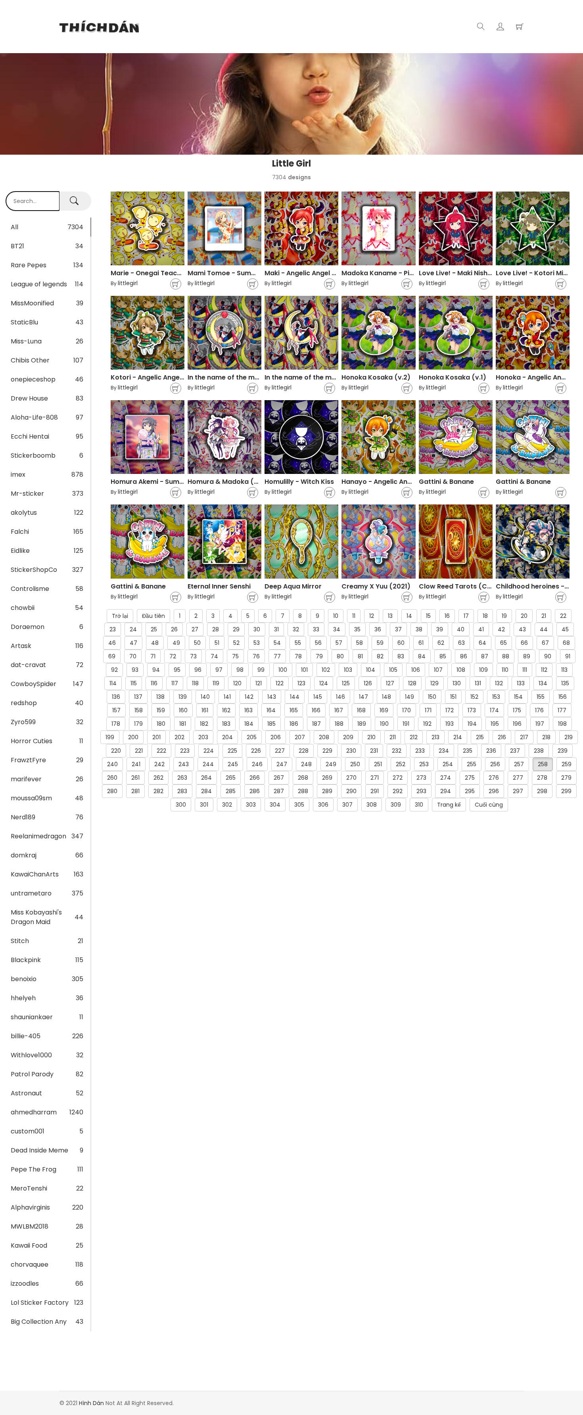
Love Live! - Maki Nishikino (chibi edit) (480, 273)
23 (112, 629)
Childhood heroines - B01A (538, 586)
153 (496, 697)
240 (112, 764)
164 (271, 710)
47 (133, 643)
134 (543, 683)
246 (257, 764)
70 (132, 656)
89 (526, 656)
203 (203, 737)
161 (204, 710)
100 (282, 670)
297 (518, 791)
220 (116, 751)
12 (371, 616)
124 (323, 683)
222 (161, 751)
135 (565, 683)
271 (374, 778)
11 (353, 616)
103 (348, 670)
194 (472, 724)
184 (248, 724)
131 (478, 683)
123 (301, 683)
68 (566, 643)
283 (182, 791)
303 (251, 805)
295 (470, 791)
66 (524, 643)
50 (197, 643)
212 (414, 737)
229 (327, 751)
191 (406, 724)
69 (111, 656)
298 (542, 791)
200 (133, 737)
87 (484, 656)
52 (236, 643)
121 (258, 683)
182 (204, 724)
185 (271, 724)
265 (231, 778)
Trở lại (120, 616)
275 (470, 778)
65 (503, 643)
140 (205, 697)
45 (565, 629)
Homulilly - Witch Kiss (299, 481)
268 (303, 778)
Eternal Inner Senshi (219, 586)
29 (236, 629)
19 (504, 616)
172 (449, 710)
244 (208, 764)
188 (339, 724)
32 (296, 629)
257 (519, 764)
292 (398, 791)
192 (427, 724)
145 (317, 697)
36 (377, 629)
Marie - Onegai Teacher (149, 273)
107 (438, 670)
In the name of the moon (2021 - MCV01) (330, 377)
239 (563, 751)
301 (204, 805)
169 (384, 710)
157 (116, 710)
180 (161, 724)
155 (541, 697)
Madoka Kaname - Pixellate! (387, 273)
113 (564, 670)
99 (261, 670)
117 (174, 683)
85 (442, 656)
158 (138, 710)
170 (406, 710)
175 (517, 710)
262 (158, 778)
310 (419, 805)
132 (499, 683)
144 (294, 697)
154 (518, 697)
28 (215, 629)
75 (235, 656)
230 (351, 751)
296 (494, 791)
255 (471, 764)
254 (448, 764)
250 (355, 764)
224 (208, 751)
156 (562, 697)
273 (421, 778)
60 (401, 643)
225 (232, 751)
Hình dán (91, 1403)
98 (240, 670)
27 (195, 629)
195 (495, 724)
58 (359, 643)
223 (185, 751)
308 (371, 805)
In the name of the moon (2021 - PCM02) (254, 377)
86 (463, 656)
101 (304, 670)
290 (351, 791)
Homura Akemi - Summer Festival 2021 (173, 481)
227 (280, 751)
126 (368, 683)
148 (386, 697)
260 (112, 778)
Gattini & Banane (446, 481)
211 (392, 737)
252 (400, 764)
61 (421, 643)
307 (347, 805)
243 (183, 764)
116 (154, 683)
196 (517, 724)
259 (566, 764)
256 (495, 764)
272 (398, 778)
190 (384, 724)
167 (338, 710)
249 (331, 764)
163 (248, 710)
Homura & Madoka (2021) (230, 481)
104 (370, 670)
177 (562, 710)
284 (206, 791)
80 (340, 656)
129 (434, 683)
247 (281, 764)
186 (294, 724)
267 (279, 778)
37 (398, 629)
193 (449, 724)
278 (542, 778)
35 (357, 629)
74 (214, 656)
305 (299, 805)
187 (316, 724)
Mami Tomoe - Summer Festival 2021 (247, 273)
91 (567, 656)
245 (233, 764)
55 (298, 643)
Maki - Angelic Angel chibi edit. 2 (316, 273)
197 (539, 724)
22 (563, 616)
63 (461, 643)
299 (566, 791)
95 (177, 670)
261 (135, 778)
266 (254, 778)
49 (176, 643)
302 (227, 805)
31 (276, 629)
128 (412, 683)
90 (547, 656)
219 (568, 737)
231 (374, 751)
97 (218, 670)
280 (112, 791)
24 (133, 629)
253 (424, 764)
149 (409, 697)
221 (139, 751)
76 (256, 656)
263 (182, 778)
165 (294, 710)
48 (155, 643)
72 (172, 656)
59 (380, 643)
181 (182, 724)
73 (193, 656)
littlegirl (128, 283)
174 (494, 710)
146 (340, 697)
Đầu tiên (153, 616)
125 (346, 683)
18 (485, 616)
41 (481, 629)
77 (277, 656)
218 (546, 737)
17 (466, 616)
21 (543, 616)
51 (217, 643)
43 (522, 629)
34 (336, 629)
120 (237, 683)
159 (161, 710)
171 (428, 710)
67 (545, 643)
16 (447, 616)
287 (279, 791)
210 (371, 737)
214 (457, 737)
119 (216, 683)
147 (363, 697)
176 (539, 710)
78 (298, 656)
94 (156, 670)
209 (348, 737)
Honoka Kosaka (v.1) (452, 377)
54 (277, 643)
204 (227, 737)
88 (505, 656)
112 (544, 670)
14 (409, 616)
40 (460, 629)
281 (135, 791)
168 (361, 710)
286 (254, 791)
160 (183, 710)
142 (249, 697)
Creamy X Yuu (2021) (375, 586)
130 (457, 683)
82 (380, 656)
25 (154, 629)
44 (544, 629)
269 (327, 778)
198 (562, 724)
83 (400, 656)
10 (335, 616)
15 (428, 616)
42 (501, 629)
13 (390, 616)
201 (156, 737)
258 (543, 764)
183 (226, 724)
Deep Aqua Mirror (293, 586)
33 (316, 629)
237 (515, 751)
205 (252, 737)
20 (524, 616)
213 (435, 737)
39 (439, 629)
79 (319, 656)
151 (453, 697)
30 (256, 629)
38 (419, 629)
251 (378, 764)
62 (440, 643)
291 (374, 791)
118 (195, 683)
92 (114, 670)
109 (483, 670)
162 (226, 710)
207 (300, 737)
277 (518, 778)
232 (396, 751)
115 (133, 683)
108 (460, 670)
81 (360, 656)
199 (109, 737)
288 (303, 791)
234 (444, 751)
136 (116, 697)
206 (275, 737)
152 (474, 697)
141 (227, 697)
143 (271, 697)
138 (160, 697)
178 (115, 724)
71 (152, 656)
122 (280, 683)
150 (432, 697)
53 (256, 643)
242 (159, 764)
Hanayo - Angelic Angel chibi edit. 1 (397, 481)
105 (393, 670)
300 (181, 805)
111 (524, 670)
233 (420, 751)
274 (445, 778)
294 (445, 791)
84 (422, 656)
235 (467, 751)
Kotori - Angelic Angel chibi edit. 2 (165, 377)
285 (231, 791)
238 (539, 751)
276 (494, 778)
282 (158, 791)
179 (138, 724)
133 (521, 683)
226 (256, 751)
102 (326, 670)
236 (491, 751)
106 (415, 670)
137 (138, 697)
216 (502, 737)
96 (197, 670)
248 (306, 764)
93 (135, 670)
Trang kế (449, 805)
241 (136, 764)
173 (472, 710)
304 (275, 805)
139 (182, 697)
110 (505, 670)
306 (323, 805)
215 (480, 737)
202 (179, 737)
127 (390, 683)
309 (396, 805)
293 (421, 791)
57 (339, 643)
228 (304, 751)
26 (174, 629)
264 (206, 778)
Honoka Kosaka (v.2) (375, 377)
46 (112, 643)
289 (327, 791)
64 (482, 643)
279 (566, 778)
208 (324, 737)
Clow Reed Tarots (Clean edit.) (469, 586)
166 (316, 710)
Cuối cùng (489, 805)
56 (318, 643)
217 (524, 737)
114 (113, 683)
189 (361, 724)
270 (351, 778)
